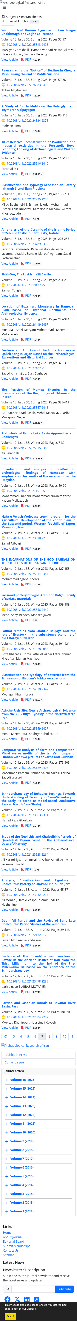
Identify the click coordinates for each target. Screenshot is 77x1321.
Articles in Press (16, 1055)
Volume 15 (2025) (22, 1088)
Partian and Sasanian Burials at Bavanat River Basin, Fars (38, 1004)
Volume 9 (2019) (21, 1141)
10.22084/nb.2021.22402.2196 (27, 368)
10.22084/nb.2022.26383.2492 (27, 85)
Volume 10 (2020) (22, 1132)
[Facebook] (7, 1300)
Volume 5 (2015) (21, 1176)
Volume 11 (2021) (22, 1124)
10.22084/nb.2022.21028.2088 (27, 649)
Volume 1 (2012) (21, 1211)
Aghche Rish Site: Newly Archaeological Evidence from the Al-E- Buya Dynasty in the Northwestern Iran (38, 714)
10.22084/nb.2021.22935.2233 (27, 199)
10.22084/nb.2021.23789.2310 (27, 244)
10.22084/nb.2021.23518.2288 (27, 538)
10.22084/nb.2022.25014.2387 (27, 574)
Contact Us (11, 1250)
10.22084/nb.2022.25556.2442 (27, 610)
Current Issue (14, 1062)
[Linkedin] (26, 1300)
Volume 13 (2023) (22, 1106)
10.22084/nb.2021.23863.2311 (27, 815)
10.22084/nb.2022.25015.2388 (27, 448)
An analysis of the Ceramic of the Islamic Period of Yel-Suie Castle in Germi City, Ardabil (38, 231)
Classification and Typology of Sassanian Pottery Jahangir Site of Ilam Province (38, 187)
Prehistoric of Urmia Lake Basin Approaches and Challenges (38, 435)
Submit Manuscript (16, 1246)
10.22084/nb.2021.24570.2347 (27, 689)
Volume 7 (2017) (21, 1159)
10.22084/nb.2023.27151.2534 (27, 491)
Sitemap (9, 1255)
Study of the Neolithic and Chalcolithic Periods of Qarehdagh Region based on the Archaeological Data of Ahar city (38, 840)
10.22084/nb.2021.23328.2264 (27, 854)
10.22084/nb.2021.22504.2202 (27, 1017)
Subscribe (65, 1289)
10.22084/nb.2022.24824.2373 (27, 120)
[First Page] (5, 1036)
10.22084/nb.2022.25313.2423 (27, 45)
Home (7, 1232)
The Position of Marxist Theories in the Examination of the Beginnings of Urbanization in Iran (38, 393)
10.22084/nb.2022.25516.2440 (27, 163)
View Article (9, 59)
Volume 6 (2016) (21, 1167)
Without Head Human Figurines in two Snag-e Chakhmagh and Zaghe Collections (38, 32)
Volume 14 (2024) (22, 1097)
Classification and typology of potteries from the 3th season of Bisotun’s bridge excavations (38, 676)
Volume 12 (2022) (22, 1115)
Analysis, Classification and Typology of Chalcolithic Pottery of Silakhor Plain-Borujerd (38, 882)
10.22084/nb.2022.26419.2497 (27, 324)
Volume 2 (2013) (21, 1202)
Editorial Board (13, 1241)
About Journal (12, 1237)
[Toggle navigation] (37, 7)
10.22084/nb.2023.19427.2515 (27, 285)
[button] (37, 1309)
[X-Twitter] (17, 1300)
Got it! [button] (10, 1316)
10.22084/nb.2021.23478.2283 (27, 981)
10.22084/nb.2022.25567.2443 (27, 407)
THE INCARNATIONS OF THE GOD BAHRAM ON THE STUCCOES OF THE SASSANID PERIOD (38, 561)
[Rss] (36, 1300)
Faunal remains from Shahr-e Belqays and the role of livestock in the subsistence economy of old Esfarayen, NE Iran (38, 634)
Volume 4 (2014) (21, 1185)
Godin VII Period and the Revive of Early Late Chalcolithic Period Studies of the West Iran (38, 922)
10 (64, 1036)
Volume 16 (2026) (22, 1080)
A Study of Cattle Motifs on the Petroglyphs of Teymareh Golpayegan (38, 108)
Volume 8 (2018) (21, 1150)
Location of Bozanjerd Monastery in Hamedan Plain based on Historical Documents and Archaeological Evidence (38, 310)
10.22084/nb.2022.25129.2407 (27, 768)
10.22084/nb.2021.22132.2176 (27, 935)
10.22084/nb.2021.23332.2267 (27, 895)
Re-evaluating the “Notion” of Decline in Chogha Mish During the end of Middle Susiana (38, 72)
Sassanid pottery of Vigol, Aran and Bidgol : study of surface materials (38, 597)
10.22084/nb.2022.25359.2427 (27, 728)
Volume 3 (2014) (21, 1194)
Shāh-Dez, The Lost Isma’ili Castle (26, 274)
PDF (32, 59)
